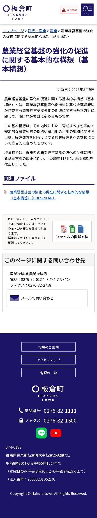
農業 (53, 30)
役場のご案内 (48, 347)
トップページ (13, 30)
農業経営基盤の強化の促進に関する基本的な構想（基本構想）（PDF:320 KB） (49, 194)
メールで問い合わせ (37, 298)
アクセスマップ (48, 359)
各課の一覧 (48, 372)
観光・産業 (37, 30)
